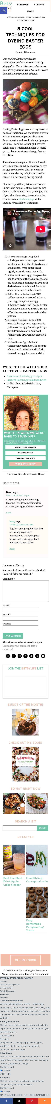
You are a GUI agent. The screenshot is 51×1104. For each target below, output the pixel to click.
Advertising (5, 994)
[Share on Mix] (44, 1101)
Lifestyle (20, 17)
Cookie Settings (6, 988)
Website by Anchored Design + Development (25, 974)
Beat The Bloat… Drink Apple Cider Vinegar (13, 881)
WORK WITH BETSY (26, 464)
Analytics (4, 997)
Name (7, 605)
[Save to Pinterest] (32, 1101)
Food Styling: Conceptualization (38, 879)
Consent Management (9, 985)
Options (3, 981)
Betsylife (11, 17)
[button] (3, 10)
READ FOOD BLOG (25, 453)
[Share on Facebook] (6, 1101)
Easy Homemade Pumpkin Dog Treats (35, 925)
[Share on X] (19, 1101)
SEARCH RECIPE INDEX (25, 458)
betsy (12, 521)
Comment (9, 578)
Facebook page (26, 199)
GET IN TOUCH (25, 960)
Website (7, 623)
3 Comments (29, 52)
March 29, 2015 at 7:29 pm (17, 495)
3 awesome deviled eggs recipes (24, 376)
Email (7, 614)
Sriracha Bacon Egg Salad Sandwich (27, 379)
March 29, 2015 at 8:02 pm (21, 524)
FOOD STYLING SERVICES (25, 447)
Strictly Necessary (7, 991)
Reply (8, 513)
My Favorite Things (35, 474)
